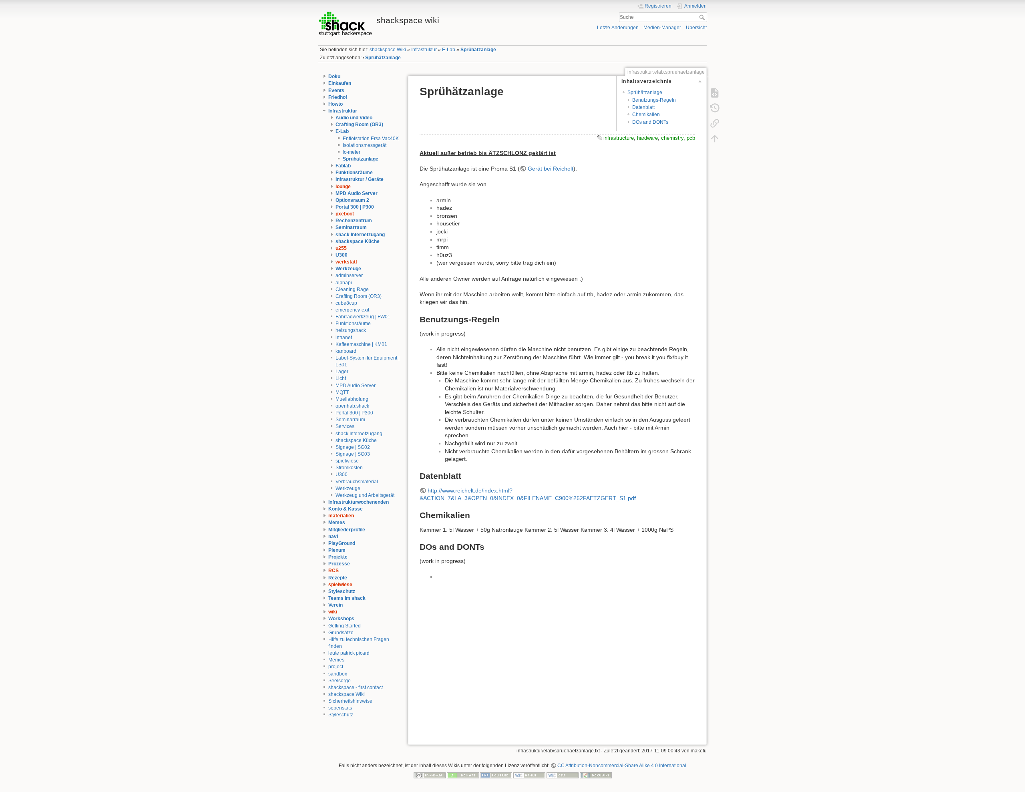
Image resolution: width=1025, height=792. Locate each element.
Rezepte (337, 578)
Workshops (341, 618)
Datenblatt (643, 107)
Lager (342, 371)
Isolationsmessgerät (364, 145)
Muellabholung (352, 399)
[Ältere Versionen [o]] (714, 107)
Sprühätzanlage (478, 49)
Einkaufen (339, 83)
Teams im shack (347, 598)
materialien (341, 516)
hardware (647, 138)
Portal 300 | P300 (355, 207)
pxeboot (345, 214)
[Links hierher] (714, 123)
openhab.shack (352, 406)
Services (345, 426)
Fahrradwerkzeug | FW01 (363, 317)
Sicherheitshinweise (350, 701)
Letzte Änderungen (618, 27)
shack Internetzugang (360, 234)
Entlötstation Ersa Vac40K (371, 138)
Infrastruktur (424, 49)
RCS (333, 570)
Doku (334, 76)
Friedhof (337, 97)
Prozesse (339, 564)
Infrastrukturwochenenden (358, 502)
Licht (341, 378)
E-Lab (448, 49)
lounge (343, 186)
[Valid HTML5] (529, 775)
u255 (341, 248)
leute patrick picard (349, 653)
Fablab (343, 166)
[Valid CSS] (563, 775)
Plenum (337, 550)
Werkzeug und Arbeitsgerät (365, 495)
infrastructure (618, 138)
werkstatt (346, 262)
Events (336, 90)
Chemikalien (646, 114)
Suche (703, 17)
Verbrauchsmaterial (357, 481)
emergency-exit (352, 310)
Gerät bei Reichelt (550, 168)
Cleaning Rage (352, 289)
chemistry (672, 138)
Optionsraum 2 (352, 200)
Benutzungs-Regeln (654, 100)
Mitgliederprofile (346, 530)
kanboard (346, 351)
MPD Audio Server (357, 193)
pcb (691, 138)
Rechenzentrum (354, 220)
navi (333, 536)
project (335, 666)
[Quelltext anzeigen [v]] (714, 92)
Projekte (338, 557)
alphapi (344, 282)
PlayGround (341, 543)
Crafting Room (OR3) (359, 124)
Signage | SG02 (353, 447)
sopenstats (340, 708)
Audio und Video (354, 118)
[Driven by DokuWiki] (596, 775)
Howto (335, 104)
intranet (344, 337)
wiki (332, 612)
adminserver (349, 275)
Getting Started (344, 626)
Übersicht (696, 27)
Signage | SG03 (353, 454)
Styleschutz (341, 591)
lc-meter (351, 152)
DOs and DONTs (650, 122)
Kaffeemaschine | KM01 (361, 344)
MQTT (342, 392)
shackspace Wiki (388, 49)
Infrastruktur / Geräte (360, 179)
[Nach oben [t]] (714, 138)
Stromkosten (349, 467)
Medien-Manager (662, 27)
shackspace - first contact (355, 687)
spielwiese (347, 461)
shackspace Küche (358, 241)
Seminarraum (351, 227)
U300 (342, 255)
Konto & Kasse (345, 509)
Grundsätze (341, 632)
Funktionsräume (354, 172)
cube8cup (346, 303)
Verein (335, 605)
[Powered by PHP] (496, 775)
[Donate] (463, 775)
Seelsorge (339, 680)
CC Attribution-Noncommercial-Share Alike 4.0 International (621, 765)
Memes (336, 522)
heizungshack (351, 330)
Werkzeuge (348, 268)
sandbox (337, 674)
